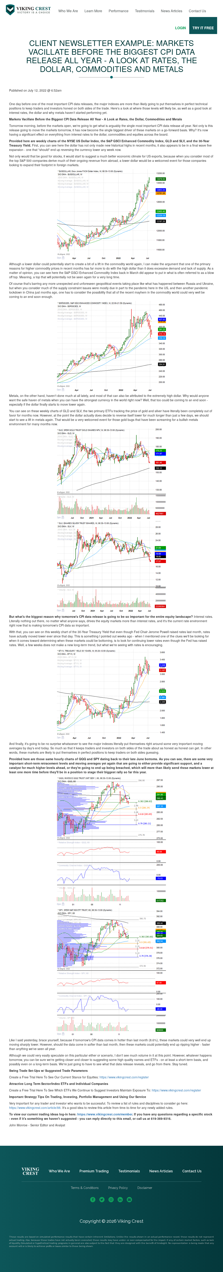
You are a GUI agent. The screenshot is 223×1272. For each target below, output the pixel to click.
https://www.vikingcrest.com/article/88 (35, 1107)
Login (180, 27)
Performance (118, 10)
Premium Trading (94, 1171)
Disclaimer (144, 1188)
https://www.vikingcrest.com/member (104, 1114)
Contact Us (197, 10)
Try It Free (203, 27)
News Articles (171, 10)
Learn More (93, 10)
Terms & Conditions (85, 1188)
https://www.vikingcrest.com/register (124, 1077)
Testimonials (144, 10)
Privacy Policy (118, 1188)
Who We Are (68, 10)
